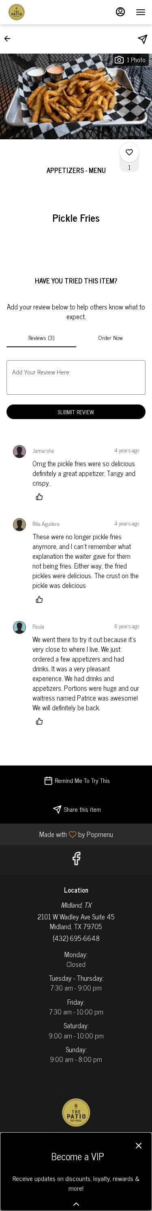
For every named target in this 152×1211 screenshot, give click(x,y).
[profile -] (120, 12)
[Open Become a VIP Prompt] (76, 1204)
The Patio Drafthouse (76, 1112)
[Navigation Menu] (141, 12)
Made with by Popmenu (59, 834)
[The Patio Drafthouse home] (42, 12)
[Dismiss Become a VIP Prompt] (138, 1145)
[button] (9, 38)
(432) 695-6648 (76, 938)
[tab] (41, 337)
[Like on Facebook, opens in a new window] (76, 859)
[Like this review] (41, 496)
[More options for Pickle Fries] (129, 152)
